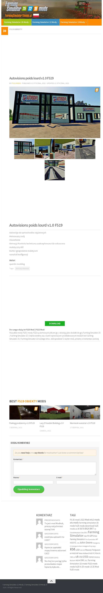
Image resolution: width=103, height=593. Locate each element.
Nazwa (16, 477)
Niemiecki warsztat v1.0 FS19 (82, 423)
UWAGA (91, 557)
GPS (92, 535)
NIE (90, 553)
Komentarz (18, 459)
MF (71, 553)
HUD (72, 542)
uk (77, 556)
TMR (71, 557)
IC (75, 542)
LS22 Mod (84, 519)
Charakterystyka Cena (77, 533)
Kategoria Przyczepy (89, 546)
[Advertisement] (54, 54)
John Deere (86, 542)
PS (99, 553)
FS (88, 536)
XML (82, 560)
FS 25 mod (74, 519)
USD (85, 556)
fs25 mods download (84, 525)
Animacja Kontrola (22, 268)
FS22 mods (92, 563)
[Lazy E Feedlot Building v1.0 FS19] (55, 412)
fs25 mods (74, 569)
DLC (86, 532)
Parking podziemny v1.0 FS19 (22, 423)
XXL (86, 560)
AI (79, 528)
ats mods (74, 522)
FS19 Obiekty (15, 29)
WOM (78, 560)
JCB (78, 543)
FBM (85, 536)
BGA (87, 528)
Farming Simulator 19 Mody (73, 22)
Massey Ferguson (92, 550)
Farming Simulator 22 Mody (44, 22)
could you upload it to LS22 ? (54, 538)
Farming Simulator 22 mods (82, 562)
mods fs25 (74, 566)
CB (95, 529)
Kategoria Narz (77, 546)
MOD (74, 553)
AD (76, 529)
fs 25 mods (84, 566)
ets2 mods (95, 519)
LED (78, 549)
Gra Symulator (90, 539)
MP (77, 553)
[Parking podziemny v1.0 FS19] (24, 412)
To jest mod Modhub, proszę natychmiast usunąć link (54, 526)
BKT (92, 528)
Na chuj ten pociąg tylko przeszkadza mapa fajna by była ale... (56, 564)
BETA (82, 528)
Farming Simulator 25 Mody (16, 22)
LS (84, 550)
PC (94, 553)
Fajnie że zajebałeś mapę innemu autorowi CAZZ (55, 550)
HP (97, 539)
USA (80, 557)
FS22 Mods (16, 83)
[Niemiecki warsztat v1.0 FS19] (85, 412)
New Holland (84, 553)
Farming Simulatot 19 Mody (35, 584)
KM (72, 549)
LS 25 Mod (94, 566)
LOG (81, 550)
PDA (96, 553)
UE (74, 557)
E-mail (59, 477)
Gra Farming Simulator (83, 538)
